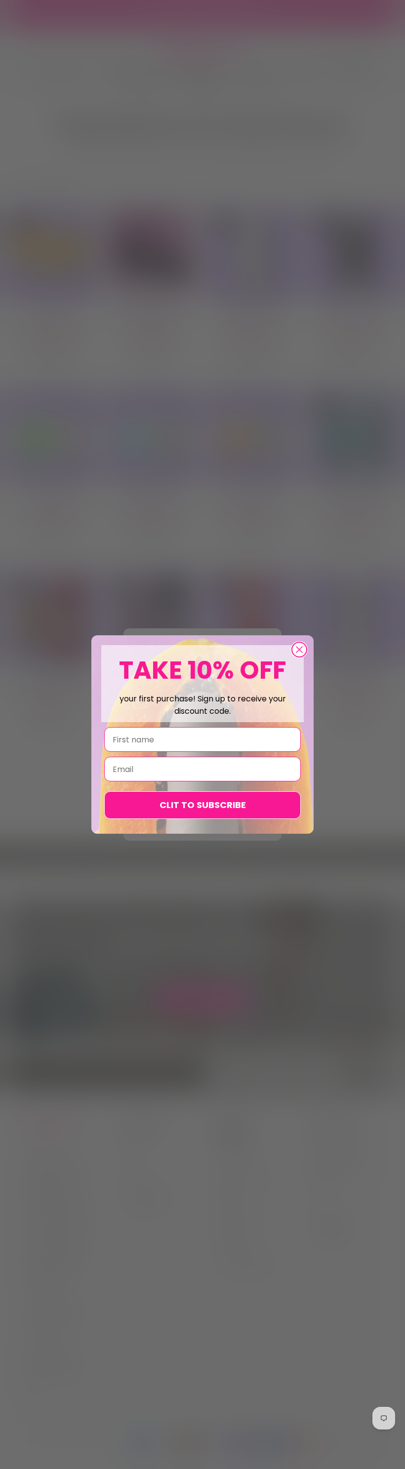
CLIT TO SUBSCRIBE (203, 805)
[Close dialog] (299, 649)
